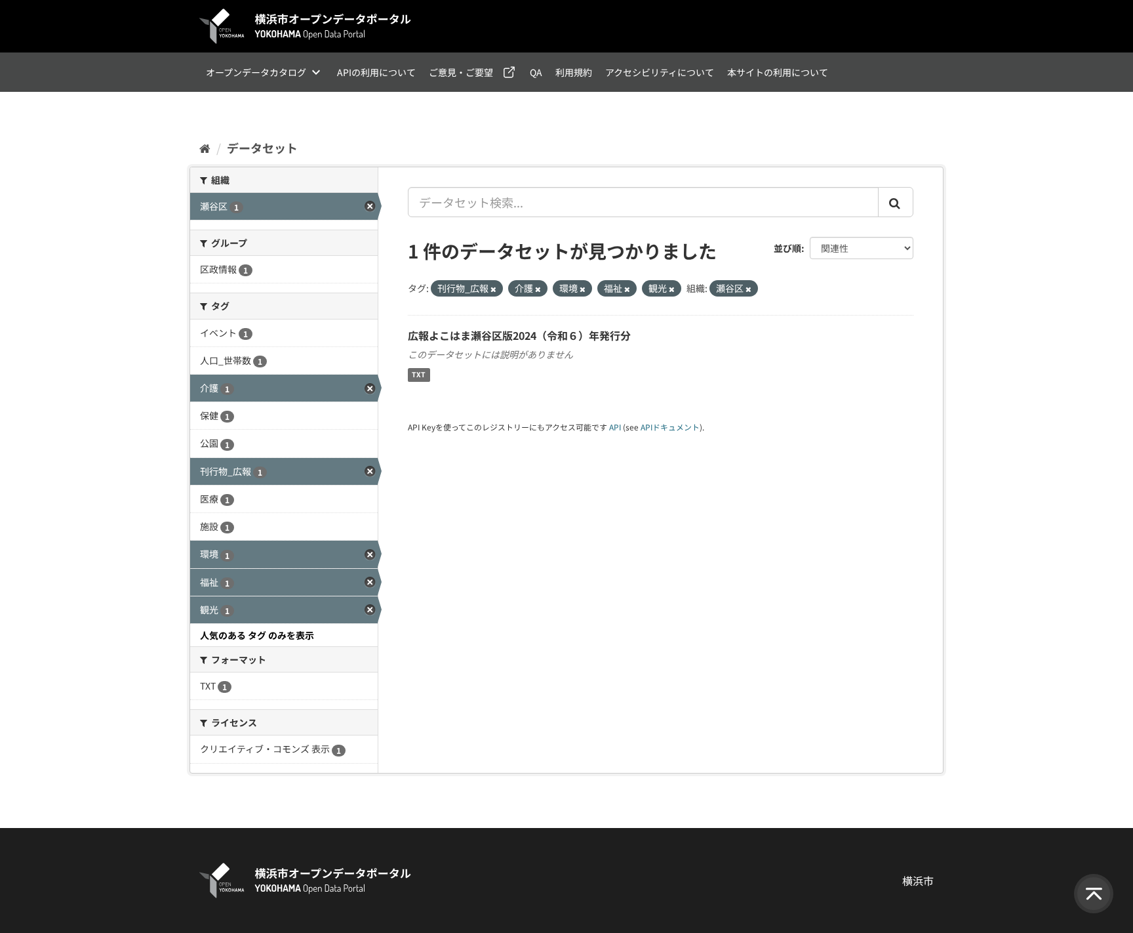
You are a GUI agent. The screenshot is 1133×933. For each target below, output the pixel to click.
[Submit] (895, 202)
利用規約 (573, 72)
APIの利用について (376, 72)
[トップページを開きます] (305, 26)
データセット (262, 147)
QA (536, 72)
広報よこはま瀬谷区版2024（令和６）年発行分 (519, 335)
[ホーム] (204, 147)
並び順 (787, 248)
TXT (419, 375)
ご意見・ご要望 (461, 72)
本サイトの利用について (777, 72)
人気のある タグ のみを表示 (257, 635)
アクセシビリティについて (659, 72)
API (615, 426)
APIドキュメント (670, 426)
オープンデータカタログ (256, 72)
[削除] (493, 288)
